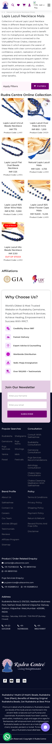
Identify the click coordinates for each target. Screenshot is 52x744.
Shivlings (19, 449)
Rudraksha (7, 436)
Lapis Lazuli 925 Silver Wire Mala (13, 206)
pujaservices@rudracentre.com (19, 582)
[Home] (5, 5)
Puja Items (18, 442)
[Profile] (29, 5)
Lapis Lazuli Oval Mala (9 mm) (39, 124)
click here (36, 730)
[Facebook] (5, 681)
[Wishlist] (18, 5)
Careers (5, 513)
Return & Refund (36, 518)
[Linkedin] (25, 681)
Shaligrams (20, 436)
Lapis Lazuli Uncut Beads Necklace (13, 124)
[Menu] (49, 5)
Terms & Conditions (37, 497)
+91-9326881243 (11, 587)
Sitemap (6, 544)
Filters (41, 86)
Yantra (5, 454)
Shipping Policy (36, 508)
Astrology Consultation (34, 466)
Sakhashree (7, 502)
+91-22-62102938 (6, 627)
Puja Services (6, 447)
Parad (5, 459)
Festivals (19, 459)
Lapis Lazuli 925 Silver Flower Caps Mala (39, 207)
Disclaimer (33, 531)
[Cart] (24, 5)
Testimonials (8, 529)
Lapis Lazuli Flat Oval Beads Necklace (13, 165)
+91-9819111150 (29, 567)
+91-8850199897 (40, 627)
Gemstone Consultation (34, 451)
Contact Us (7, 508)
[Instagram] (18, 681)
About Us (6, 497)
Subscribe (27, 414)
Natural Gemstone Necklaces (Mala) (21, 12)
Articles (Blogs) (9, 523)
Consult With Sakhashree (34, 436)
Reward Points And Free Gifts (37, 524)
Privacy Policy (35, 502)
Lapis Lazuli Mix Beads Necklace (13, 248)
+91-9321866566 (22, 627)
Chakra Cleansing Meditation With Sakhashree (36, 483)
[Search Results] (13, 5)
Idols (17, 454)
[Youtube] (11, 681)
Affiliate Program (10, 539)
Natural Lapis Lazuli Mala (39, 164)
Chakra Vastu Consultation (34, 474)
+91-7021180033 (11, 567)
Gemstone (7, 441)
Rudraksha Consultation (34, 443)
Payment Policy (36, 513)
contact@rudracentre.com (16, 563)
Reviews (6, 534)
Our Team (7, 518)
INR (40, 5)
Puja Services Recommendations (37, 458)
